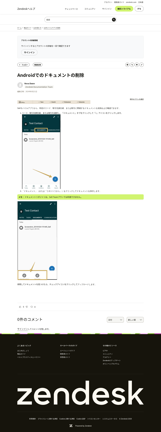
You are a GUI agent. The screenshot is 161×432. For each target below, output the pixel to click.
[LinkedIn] (127, 65)
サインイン (107, 8)
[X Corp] (132, 65)
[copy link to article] (141, 65)
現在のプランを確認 (137, 99)
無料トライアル (124, 8)
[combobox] (115, 320)
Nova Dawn (29, 83)
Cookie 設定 (80, 419)
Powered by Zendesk (83, 426)
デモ (139, 8)
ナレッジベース (71, 8)
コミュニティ (90, 8)
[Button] (20, 306)
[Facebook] (137, 65)
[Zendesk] (80, 393)
